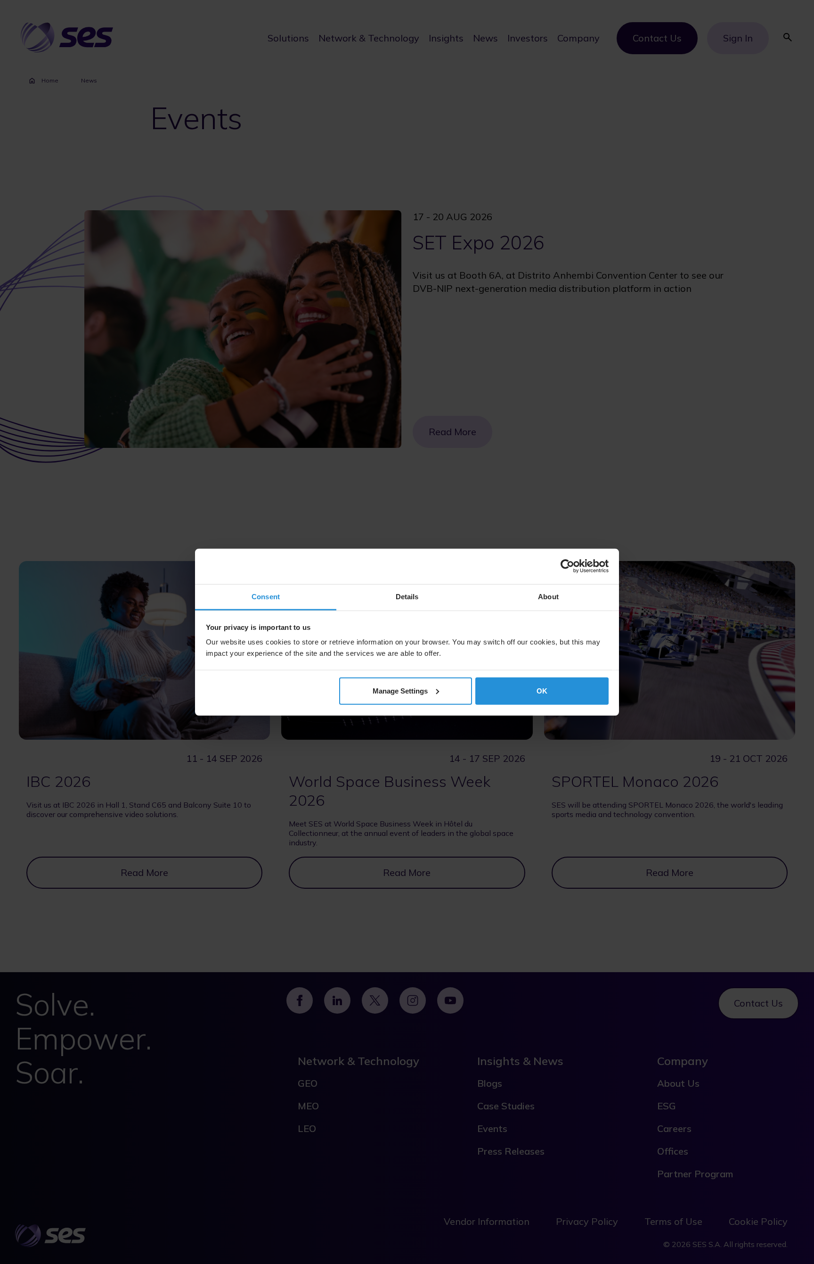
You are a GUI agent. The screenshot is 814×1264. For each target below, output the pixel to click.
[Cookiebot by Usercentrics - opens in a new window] (567, 566)
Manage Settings (400, 690)
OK (542, 690)
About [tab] (548, 596)
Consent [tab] (266, 596)
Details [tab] (407, 596)
